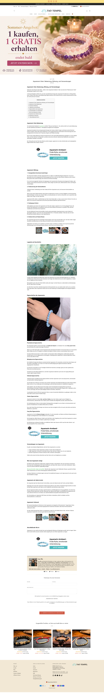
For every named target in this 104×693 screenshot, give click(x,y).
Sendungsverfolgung (24, 6)
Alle (52, 625)
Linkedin (43, 569)
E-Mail (54, 581)
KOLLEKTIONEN (42, 14)
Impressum (35, 669)
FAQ (19, 6)
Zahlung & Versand (33, 6)
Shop (35, 14)
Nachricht (30, 587)
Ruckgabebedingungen (37, 678)
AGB (34, 673)
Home (31, 14)
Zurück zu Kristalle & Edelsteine (52, 612)
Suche (34, 666)
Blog (63, 14)
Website (47, 569)
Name (28, 581)
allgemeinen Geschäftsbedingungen (58, 602)
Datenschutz (35, 671)
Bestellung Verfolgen (54, 14)
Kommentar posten (52, 598)
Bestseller (15, 671)
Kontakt (68, 14)
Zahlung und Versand (37, 677)
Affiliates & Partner (17, 675)
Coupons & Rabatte (17, 673)
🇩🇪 (72, 14)
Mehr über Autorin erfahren (35, 569)
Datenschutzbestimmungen (72, 602)
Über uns (15, 6)
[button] (19, 651)
